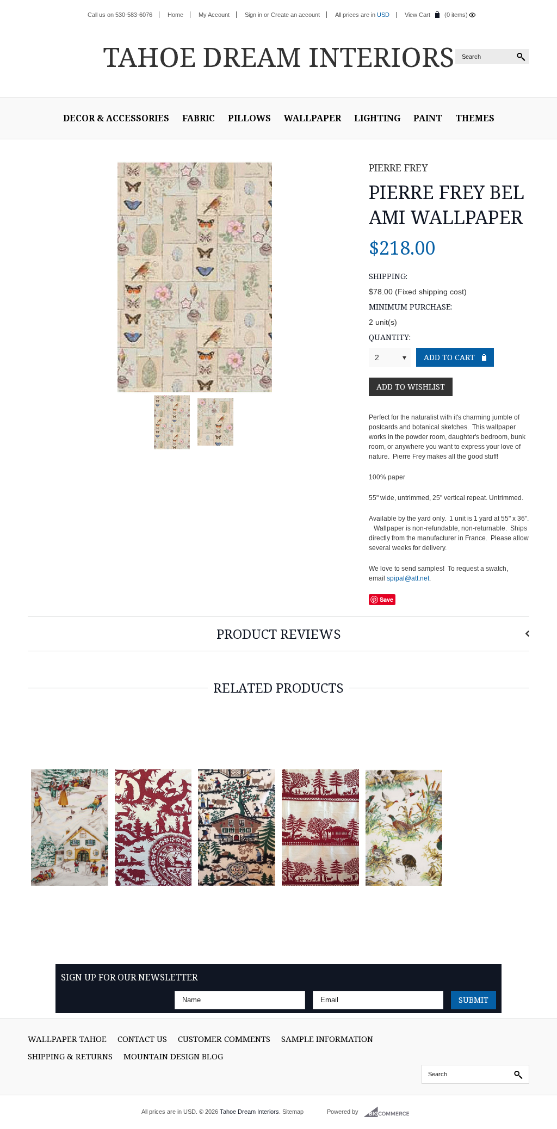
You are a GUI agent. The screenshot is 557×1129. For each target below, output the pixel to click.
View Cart (417, 14)
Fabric (198, 118)
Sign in (253, 14)
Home (175, 14)
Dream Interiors (278, 56)
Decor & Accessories (116, 118)
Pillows (249, 118)
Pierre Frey (398, 167)
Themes (474, 118)
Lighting (377, 118)
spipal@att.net (408, 578)
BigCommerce (390, 1112)
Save (386, 599)
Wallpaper (312, 118)
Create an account (295, 14)
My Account (214, 14)
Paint (427, 118)
